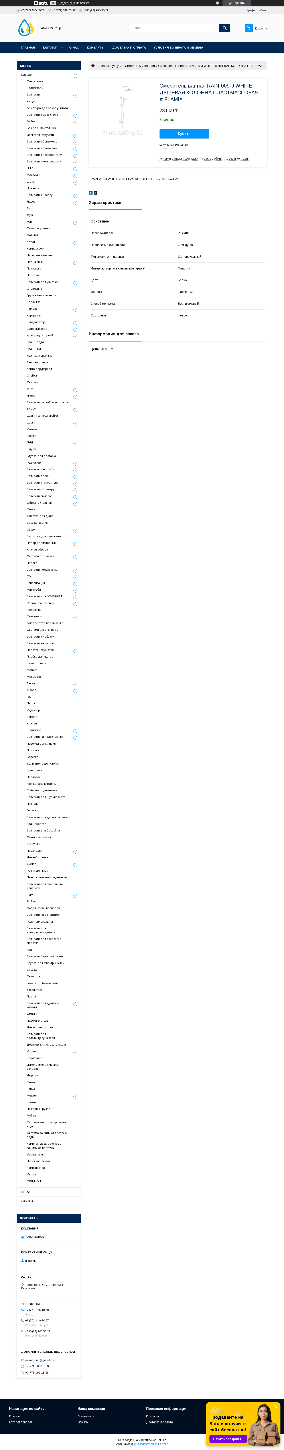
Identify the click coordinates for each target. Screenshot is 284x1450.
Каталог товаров (21, 1422)
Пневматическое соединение (47, 877)
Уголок (31, 1051)
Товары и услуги (110, 66)
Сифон (31, 529)
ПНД (30, 442)
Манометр (34, 676)
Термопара (34, 1058)
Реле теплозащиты (40, 921)
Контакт (32, 1102)
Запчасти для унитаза (42, 282)
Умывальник (35, 1154)
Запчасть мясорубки (41, 469)
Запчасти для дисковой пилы (47, 817)
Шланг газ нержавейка (42, 415)
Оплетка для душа (40, 516)
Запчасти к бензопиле (42, 148)
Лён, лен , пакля (38, 362)
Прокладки (34, 850)
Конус (31, 1089)
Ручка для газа (37, 870)
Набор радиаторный (41, 542)
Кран (30, 949)
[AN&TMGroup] (26, 36)
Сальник (33, 235)
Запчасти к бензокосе (42, 141)
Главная (28, 47)
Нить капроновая (39, 1161)
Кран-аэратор (36, 824)
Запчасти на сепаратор (43, 914)
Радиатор (34, 462)
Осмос (31, 864)
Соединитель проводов (43, 908)
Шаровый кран (37, 328)
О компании (86, 1416)
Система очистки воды (43, 629)
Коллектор (34, 730)
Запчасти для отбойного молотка (44, 941)
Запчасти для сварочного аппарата (45, 886)
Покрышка (34, 268)
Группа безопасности (41, 295)
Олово (31, 690)
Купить (184, 134)
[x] (95, 193)
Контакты (95, 47)
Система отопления (40, 556)
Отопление (34, 288)
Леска (31, 683)
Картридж (34, 315)
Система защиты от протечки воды (47, 1135)
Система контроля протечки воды (46, 1124)
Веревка (32, 757)
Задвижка (34, 302)
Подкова (33, 750)
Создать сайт (66, 3)
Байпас (32, 121)
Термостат (34, 976)
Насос (31, 201)
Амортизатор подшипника (45, 623)
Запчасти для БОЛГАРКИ (44, 596)
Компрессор (35, 248)
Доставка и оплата (129, 47)
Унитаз (31, 1174)
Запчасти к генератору (43, 482)
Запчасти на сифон (40, 643)
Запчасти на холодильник (45, 736)
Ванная (149, 66)
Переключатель (38, 1020)
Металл (32, 1095)
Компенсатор (36, 1167)
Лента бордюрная (39, 369)
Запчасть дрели (38, 476)
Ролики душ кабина (40, 603)
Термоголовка (37, 663)
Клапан (32, 723)
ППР (30, 168)
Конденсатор (36, 322)
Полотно (33, 275)
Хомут (31, 409)
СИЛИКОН (34, 1181)
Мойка (31, 1115)
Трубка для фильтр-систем (46, 963)
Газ (29, 696)
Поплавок (33, 777)
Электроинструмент (40, 135)
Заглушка (33, 843)
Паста (31, 703)
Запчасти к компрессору (44, 161)
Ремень (32, 429)
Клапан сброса (37, 549)
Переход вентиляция (41, 743)
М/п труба (34, 589)
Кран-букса (35, 770)
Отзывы (27, 1201)
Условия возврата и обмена (178, 47)
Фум (30, 215)
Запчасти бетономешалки (45, 956)
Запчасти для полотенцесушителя (41, 1036)
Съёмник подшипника (42, 790)
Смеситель (133, 66)
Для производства (40, 1027)
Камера (32, 716)
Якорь (31, 395)
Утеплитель (35, 989)
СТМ (30, 389)
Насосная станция (39, 255)
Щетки (31, 181)
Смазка (32, 1013)
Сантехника (35, 81)
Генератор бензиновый (42, 983)
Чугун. (31, 894)
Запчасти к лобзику (40, 636)
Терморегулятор (38, 228)
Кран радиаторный (40, 335)
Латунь (31, 242)
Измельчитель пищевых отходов (43, 1066)
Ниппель (32, 803)
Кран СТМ (34, 349)
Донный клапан (37, 857)
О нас (74, 47)
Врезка (32, 969)
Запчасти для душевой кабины (43, 1005)
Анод (30, 101)
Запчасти (33, 94)
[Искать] (224, 28)
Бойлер (32, 901)
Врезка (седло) (37, 522)
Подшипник (35, 261)
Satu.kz (161, 1440)
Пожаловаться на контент (151, 1444)
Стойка (32, 375)
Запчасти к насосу (40, 195)
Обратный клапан (39, 502)
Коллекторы (35, 88)
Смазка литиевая (39, 837)
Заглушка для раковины (44, 536)
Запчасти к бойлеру (41, 489)
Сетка (31, 509)
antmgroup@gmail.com (40, 1360)
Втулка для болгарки (42, 456)
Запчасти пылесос (39, 496)
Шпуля (31, 449)
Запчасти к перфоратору (44, 154)
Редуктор (33, 710)
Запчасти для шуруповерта (46, 797)
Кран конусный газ (39, 355)
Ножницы (33, 188)
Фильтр (32, 308)
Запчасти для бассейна (43, 830)
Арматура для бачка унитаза (47, 108)
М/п (29, 221)
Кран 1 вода (35, 342)
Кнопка (31, 435)
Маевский (33, 175)
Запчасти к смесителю (42, 114)
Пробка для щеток (40, 656)
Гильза (31, 810)
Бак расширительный (42, 128)
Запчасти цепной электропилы (48, 402)
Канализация (36, 583)
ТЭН (30, 576)
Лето (30, 208)
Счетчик (32, 382)
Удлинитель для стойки (43, 763)
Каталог (50, 47)
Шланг (31, 422)
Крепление (34, 609)
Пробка (32, 563)
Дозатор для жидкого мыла (46, 1044)
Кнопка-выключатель (41, 783)
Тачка (31, 1082)
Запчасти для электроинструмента (41, 930)
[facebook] (91, 193)
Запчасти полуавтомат (43, 569)
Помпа (31, 996)
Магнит (32, 670)
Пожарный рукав (38, 1108)
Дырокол (33, 1075)
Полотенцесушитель (41, 650)
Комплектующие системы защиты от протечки (44, 1145)
